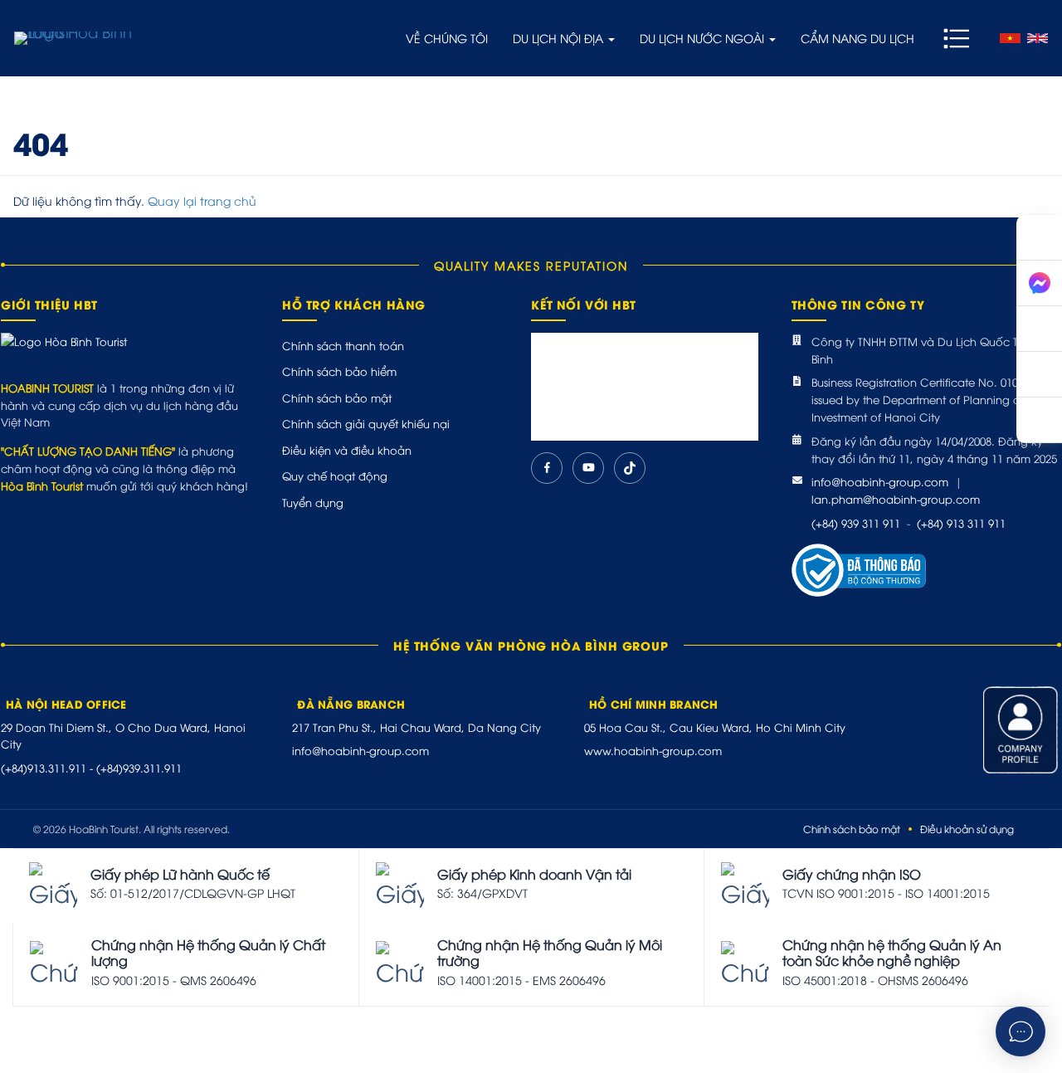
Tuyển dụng (312, 502)
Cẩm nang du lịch (857, 38)
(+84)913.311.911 (43, 767)
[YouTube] (588, 468)
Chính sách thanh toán (343, 345)
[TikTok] (629, 468)
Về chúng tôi (447, 38)
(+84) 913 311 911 (961, 522)
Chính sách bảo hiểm (339, 370)
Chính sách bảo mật (337, 397)
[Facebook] (547, 468)
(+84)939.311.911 (139, 767)
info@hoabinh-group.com (879, 481)
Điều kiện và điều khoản (347, 449)
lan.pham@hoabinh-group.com (895, 498)
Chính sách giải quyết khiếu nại (366, 423)
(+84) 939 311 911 (855, 522)
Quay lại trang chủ (202, 200)
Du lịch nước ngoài (703, 38)
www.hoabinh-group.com (653, 750)
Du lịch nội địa (560, 38)
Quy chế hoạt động (334, 475)
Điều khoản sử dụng (967, 829)
